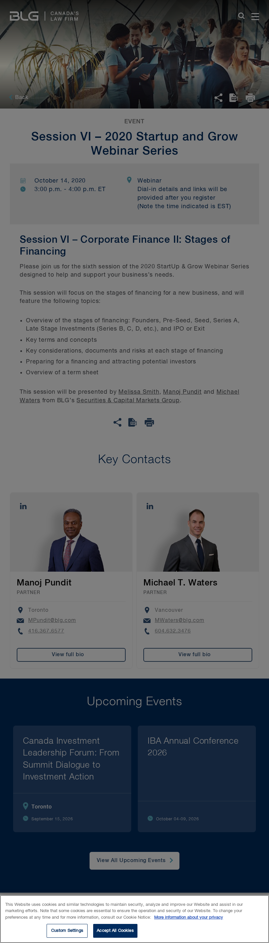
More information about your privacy (188, 917)
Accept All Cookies (115, 931)
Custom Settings (67, 931)
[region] (134, 919)
